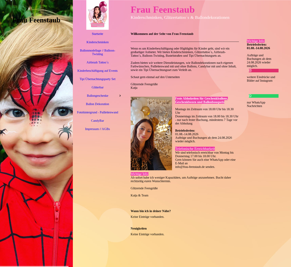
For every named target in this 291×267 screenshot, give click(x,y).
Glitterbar (98, 87)
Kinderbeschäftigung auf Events (97, 70)
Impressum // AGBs (97, 129)
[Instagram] (250, 70)
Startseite (97, 33)
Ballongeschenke (97, 95)
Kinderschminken (98, 42)
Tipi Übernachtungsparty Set (97, 79)
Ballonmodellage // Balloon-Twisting (97, 52)
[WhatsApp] (250, 96)
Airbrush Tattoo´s (97, 62)
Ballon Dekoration (97, 104)
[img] (36, 133)
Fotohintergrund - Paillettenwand (97, 112)
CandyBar (97, 120)
